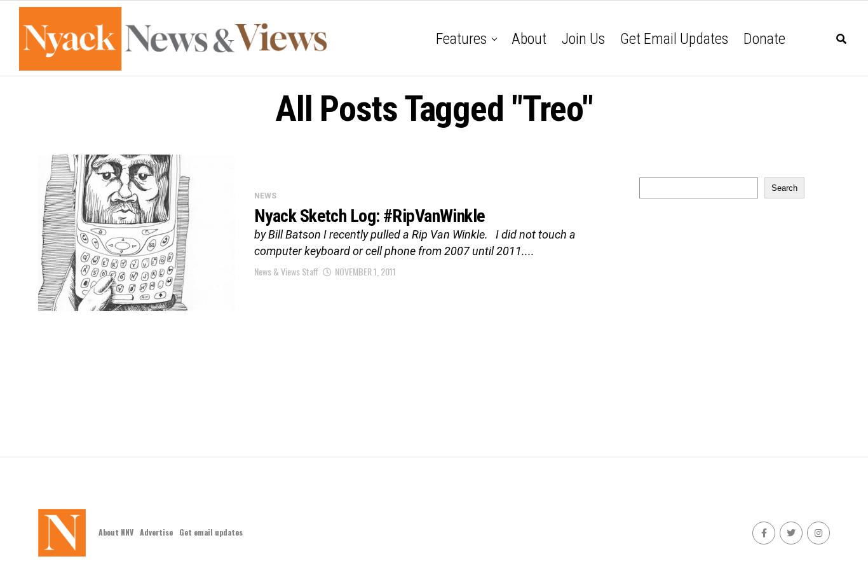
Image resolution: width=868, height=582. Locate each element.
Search (784, 188)
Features (461, 39)
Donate (764, 39)
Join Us (583, 39)
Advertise (156, 532)
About (529, 39)
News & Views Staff (286, 271)
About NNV (115, 532)
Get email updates (674, 39)
